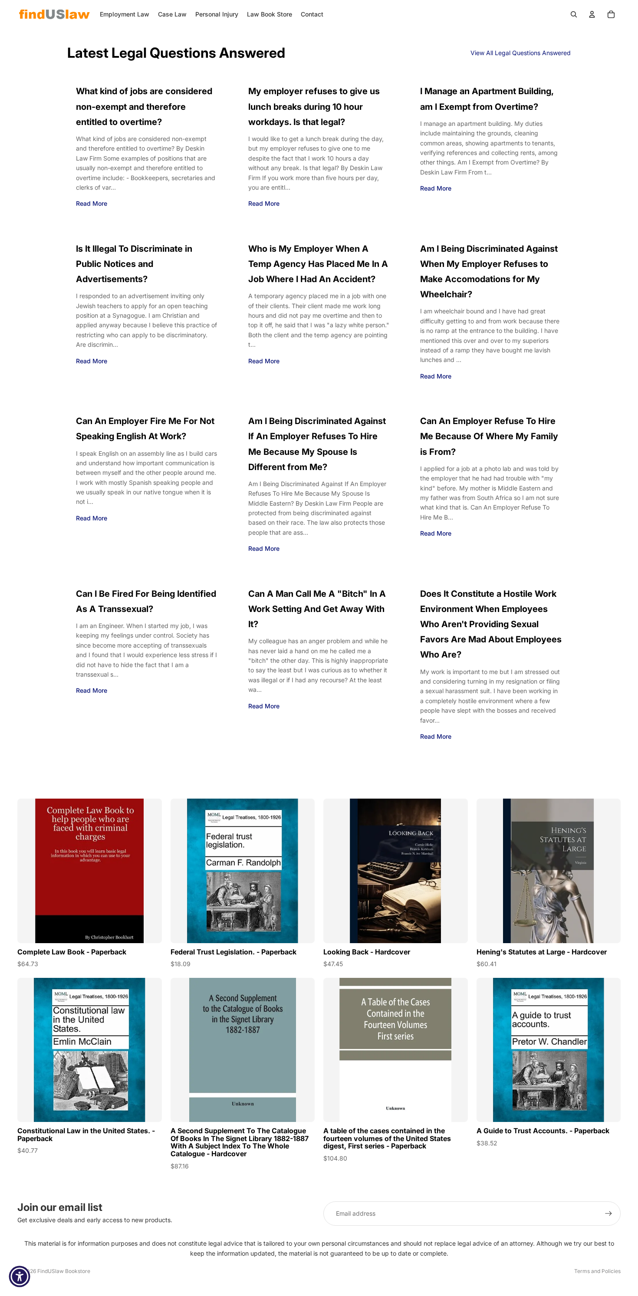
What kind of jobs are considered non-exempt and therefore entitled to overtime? (144, 106)
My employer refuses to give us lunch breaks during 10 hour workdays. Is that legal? (314, 106)
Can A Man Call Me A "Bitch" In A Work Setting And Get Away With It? (317, 609)
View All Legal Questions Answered (520, 52)
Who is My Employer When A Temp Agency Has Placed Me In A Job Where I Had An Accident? (318, 263)
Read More (91, 203)
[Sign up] (608, 1213)
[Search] (573, 14)
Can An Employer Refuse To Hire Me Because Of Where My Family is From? (489, 436)
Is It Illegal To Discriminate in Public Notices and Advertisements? (134, 263)
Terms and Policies (597, 1271)
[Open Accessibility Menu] (19, 1276)
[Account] (592, 14)
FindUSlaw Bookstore (63, 1271)
